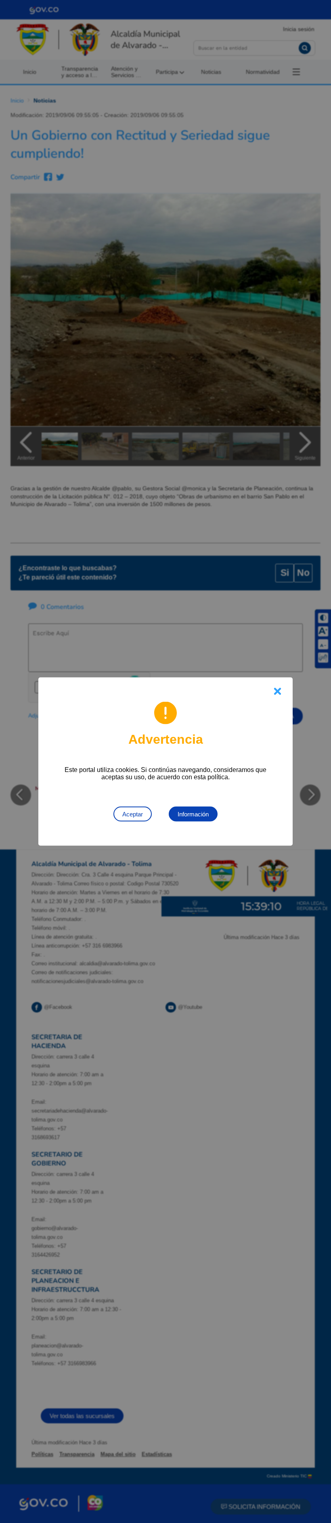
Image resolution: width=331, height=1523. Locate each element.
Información (193, 814)
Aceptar (132, 814)
